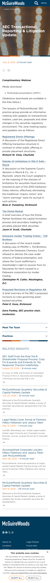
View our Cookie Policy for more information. (29, 573)
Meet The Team (11, 327)
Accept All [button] (16, 578)
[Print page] (9, 70)
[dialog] (25, 566)
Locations (6, 546)
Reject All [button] (33, 578)
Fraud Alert (31, 546)
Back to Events (12, 9)
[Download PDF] (3, 70)
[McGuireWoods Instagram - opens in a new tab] (12, 532)
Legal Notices (32, 542)
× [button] (47, 552)
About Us (6, 542)
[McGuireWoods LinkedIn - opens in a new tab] (3, 532)
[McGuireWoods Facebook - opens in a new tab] (6, 532)
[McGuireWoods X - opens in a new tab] (9, 532)
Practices (7, 336)
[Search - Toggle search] (36, 3)
